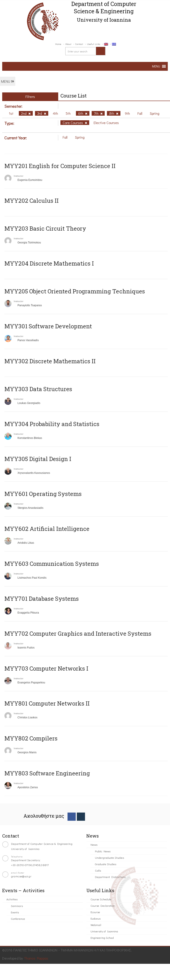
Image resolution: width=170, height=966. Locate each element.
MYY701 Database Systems (41, 598)
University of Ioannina (104, 931)
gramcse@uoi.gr (21, 876)
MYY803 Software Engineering (47, 773)
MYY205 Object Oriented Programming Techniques (74, 291)
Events (15, 912)
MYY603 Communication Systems (51, 563)
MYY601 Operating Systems (43, 493)
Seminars (17, 906)
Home (58, 44)
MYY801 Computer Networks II (47, 703)
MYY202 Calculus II (31, 200)
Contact (79, 44)
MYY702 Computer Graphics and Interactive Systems (77, 633)
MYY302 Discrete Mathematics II (50, 361)
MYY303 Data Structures (38, 389)
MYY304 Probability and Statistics (51, 424)
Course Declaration (103, 905)
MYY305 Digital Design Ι (37, 459)
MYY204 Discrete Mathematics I (49, 263)
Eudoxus (95, 918)
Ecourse (95, 912)
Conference (18, 918)
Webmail (96, 925)
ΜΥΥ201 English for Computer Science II (60, 166)
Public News (102, 851)
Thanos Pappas (36, 958)
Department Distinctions (110, 877)
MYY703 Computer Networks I (46, 668)
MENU (6, 81)
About (68, 44)
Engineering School (102, 937)
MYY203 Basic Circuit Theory (45, 228)
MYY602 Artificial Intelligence (46, 528)
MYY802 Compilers (31, 738)
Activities (11, 899)
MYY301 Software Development (48, 326)
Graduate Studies (105, 864)
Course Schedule (101, 899)
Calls (98, 870)
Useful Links (93, 44)
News (94, 844)
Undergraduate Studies (109, 857)
